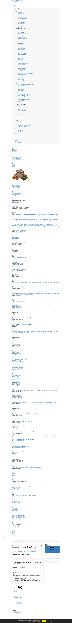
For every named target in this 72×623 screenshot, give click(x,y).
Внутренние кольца (15, 486)
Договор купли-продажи (19, 601)
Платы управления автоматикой (29, 304)
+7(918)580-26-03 (14, 0)
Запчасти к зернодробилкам (22, 55)
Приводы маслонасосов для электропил (26, 428)
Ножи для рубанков (15, 431)
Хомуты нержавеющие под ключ (25, 495)
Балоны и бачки (14, 293)
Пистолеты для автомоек (55, 293)
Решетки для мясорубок (41, 282)
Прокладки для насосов (37, 304)
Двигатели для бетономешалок (22, 21)
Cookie (16, 605)
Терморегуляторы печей (27, 317)
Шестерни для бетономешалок (26, 297)
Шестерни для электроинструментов (23, 127)
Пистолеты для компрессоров (22, 74)
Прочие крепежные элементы (22, 110)
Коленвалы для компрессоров (22, 68)
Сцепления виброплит (22, 301)
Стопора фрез (24, 483)
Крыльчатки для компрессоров (22, 70)
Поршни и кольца (23, 257)
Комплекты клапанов (31, 215)
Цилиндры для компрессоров (22, 80)
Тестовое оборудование (48, 390)
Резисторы (20, 451)
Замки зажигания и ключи (17, 215)
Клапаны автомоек (19, 293)
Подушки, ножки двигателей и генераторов (50, 215)
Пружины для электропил (46, 424)
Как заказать (15, 1)
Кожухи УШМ (14, 413)
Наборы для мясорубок (21, 282)
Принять (44, 621)
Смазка (19, 111)
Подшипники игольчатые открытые (22, 118)
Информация (15, 616)
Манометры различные (21, 62)
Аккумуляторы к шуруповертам (16, 390)
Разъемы (19, 19)
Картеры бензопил (44, 219)
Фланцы (19, 97)
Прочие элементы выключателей (22, 18)
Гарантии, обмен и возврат (17, 3)
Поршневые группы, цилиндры (16, 257)
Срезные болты (20, 483)
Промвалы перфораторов (28, 405)
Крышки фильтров (18, 220)
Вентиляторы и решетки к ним (22, 85)
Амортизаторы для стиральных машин (17, 331)
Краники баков (26, 204)
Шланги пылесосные (24, 324)
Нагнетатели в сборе (22, 304)
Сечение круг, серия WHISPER (36, 253)
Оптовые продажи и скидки (19, 603)
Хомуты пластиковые (33, 495)
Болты (19, 105)
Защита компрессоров (21, 13)
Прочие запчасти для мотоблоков (27, 233)
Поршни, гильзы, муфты (21, 405)
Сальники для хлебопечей (37, 335)
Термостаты (43, 390)
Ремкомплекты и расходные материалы (33, 272)
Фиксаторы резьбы (20, 114)
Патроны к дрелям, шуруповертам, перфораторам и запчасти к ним (27, 96)
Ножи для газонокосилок (23, 230)
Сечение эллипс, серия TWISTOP (45, 253)
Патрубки (43, 331)
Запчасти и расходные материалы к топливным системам (26, 30)
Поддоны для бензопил (39, 220)
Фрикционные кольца (15, 237)
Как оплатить (51, 560)
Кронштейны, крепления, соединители (17, 225)
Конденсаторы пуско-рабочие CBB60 (23, 102)
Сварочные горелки (21, 417)
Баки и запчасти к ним (21, 29)
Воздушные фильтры (15, 269)
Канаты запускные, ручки (21, 260)
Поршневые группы (20, 41)
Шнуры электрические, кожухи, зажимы (23, 98)
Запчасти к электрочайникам (22, 61)
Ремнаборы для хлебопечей (29, 335)
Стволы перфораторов (19, 406)
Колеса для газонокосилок (15, 230)
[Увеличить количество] (59, 557)
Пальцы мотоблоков (15, 483)
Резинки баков (34, 204)
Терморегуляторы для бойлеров (29, 278)
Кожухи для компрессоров (21, 67)
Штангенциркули (20, 470)
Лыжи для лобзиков (15, 402)
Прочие (17, 470)
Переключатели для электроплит (22, 15)
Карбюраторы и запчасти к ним (22, 37)
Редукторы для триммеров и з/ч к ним (31, 226)
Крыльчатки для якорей (21, 130)
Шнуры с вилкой (26, 446)
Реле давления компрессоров (22, 77)
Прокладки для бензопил (46, 220)
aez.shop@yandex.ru (20, 0)
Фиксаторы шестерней (32, 413)
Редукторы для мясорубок (34, 282)
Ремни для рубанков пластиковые (17, 410)
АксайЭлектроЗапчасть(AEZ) (53, 555)
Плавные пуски (20, 17)
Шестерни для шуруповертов (22, 126)
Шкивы (48, 233)
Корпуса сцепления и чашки (53, 224)
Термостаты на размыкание (22, 64)
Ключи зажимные (26, 467)
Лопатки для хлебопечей (22, 335)
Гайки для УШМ (22, 467)
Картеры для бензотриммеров (45, 224)
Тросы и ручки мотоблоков (43, 233)
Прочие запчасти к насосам (44, 304)
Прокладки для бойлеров (21, 278)
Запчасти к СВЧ (20, 59)
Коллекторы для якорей (21, 129)
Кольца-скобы (27, 486)
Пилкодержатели (20, 402)
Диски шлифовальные (28, 435)
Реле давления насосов (51, 304)
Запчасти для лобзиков (21, 87)
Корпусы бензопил (49, 219)
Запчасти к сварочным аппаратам (22, 91)
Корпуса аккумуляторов (30, 390)
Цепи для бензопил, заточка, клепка (23, 45)
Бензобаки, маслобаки (15, 204)
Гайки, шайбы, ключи (21, 106)
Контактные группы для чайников (16, 339)
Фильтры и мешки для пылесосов (16, 324)
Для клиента (14, 610)
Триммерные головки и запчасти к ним (23, 44)
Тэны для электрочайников (25, 339)
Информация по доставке (17, 597)
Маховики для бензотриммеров (27, 225)
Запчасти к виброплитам (21, 52)
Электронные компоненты (21, 100)
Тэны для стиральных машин (16, 332)
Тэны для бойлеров (37, 278)
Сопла (25, 417)
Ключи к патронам (14, 439)
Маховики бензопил (24, 220)
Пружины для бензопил (53, 220)
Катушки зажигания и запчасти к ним (23, 38)
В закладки (55, 552)
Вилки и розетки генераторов (27, 214)
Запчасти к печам (20, 56)
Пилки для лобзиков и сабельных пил (28, 431)
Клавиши (19, 14)
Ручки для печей (21, 317)
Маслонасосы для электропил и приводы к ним (24, 93)
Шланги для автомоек (31, 294)
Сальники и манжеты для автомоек (17, 294)
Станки (40, 272)
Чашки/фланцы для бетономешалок (17, 297)
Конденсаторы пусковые (21, 103)
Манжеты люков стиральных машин (37, 331)
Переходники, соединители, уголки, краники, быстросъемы (26, 73)
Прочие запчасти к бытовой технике (23, 63)
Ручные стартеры (27, 260)
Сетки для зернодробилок (22, 310)
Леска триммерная (20, 40)
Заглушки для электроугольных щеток (23, 86)
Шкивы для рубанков (24, 410)
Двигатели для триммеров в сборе (26, 224)
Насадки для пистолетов (32, 293)
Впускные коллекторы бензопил (16, 219)
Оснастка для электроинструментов (23, 95)
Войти (15, 9)
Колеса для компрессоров (21, 69)
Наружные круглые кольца (38, 486)
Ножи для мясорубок (27, 282)
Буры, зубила (14, 435)
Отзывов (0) (18, 557)
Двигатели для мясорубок (21, 22)
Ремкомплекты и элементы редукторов (48, 405)
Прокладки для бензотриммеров (44, 225)
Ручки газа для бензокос (47, 226)
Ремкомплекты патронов (32, 439)
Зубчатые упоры (39, 219)
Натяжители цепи (29, 220)
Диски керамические (15, 272)
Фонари (19, 115)
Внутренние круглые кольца (21, 486)
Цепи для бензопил (43, 272)
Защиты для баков (21, 204)
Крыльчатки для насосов (15, 304)
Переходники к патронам (25, 439)
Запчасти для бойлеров (21, 47)
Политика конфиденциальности (18, 617)
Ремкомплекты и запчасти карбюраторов (21, 242)
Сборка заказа (18, 600)
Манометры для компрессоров (22, 71)
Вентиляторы (14, 393)
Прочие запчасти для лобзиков (26, 402)
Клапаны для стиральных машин (27, 331)
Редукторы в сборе (40, 405)
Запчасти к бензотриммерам (22, 33)
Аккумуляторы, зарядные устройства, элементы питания (25, 84)
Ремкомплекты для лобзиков (39, 402)
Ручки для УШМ (27, 413)
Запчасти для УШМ (20, 90)
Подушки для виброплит (15, 301)
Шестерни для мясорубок (48, 282)
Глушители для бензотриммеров (16, 224)
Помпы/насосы (47, 331)
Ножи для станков (20, 431)
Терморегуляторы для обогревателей (17, 286)
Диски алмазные (18, 435)
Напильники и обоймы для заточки (23, 272)
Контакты (15, 5)
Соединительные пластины (37, 390)
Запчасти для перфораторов (22, 88)
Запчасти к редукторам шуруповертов (17, 421)
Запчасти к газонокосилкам (21, 34)
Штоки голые (55, 402)
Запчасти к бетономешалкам (22, 51)
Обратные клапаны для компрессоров (23, 72)
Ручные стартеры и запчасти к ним (22, 42)
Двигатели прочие (20, 27)
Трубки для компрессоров (21, 79)
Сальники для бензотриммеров (55, 226)
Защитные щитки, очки (21, 36)
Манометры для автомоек (25, 293)
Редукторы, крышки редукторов (20, 413)
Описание (14, 557)
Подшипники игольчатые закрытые (22, 117)
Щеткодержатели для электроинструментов (24, 99)
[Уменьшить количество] (45, 557)
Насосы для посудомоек (15, 321)
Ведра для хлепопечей (15, 335)
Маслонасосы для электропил (16, 428)
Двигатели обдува (20, 26)
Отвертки (19, 109)
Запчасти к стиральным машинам (22, 60)
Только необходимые (50, 621)
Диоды (18, 451)
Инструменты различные (21, 107)
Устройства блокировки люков (24, 332)
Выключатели (20, 12)
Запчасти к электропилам (21, 92)
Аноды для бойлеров (15, 278)
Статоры (19, 132)
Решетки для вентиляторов (19, 393)
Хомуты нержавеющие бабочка (16, 495)
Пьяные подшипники (35, 405)
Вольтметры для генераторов (35, 214)
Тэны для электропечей (33, 317)
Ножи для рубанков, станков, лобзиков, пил (24, 94)
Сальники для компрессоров (22, 78)
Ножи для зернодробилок (15, 310)
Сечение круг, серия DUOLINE (28, 253)
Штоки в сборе (51, 402)
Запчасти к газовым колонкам (22, 54)
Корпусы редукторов (15, 405)
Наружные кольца (31, 486)
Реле (22, 451)
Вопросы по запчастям (19, 604)
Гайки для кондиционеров (15, 467)
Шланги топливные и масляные (16, 210)
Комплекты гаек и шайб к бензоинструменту (35, 467)
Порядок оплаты (16, 2)
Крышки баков (30, 204)
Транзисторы (25, 451)
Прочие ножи (35, 431)
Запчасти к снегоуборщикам (22, 35)
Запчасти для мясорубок (21, 48)
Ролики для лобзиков (46, 402)
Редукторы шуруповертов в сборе (27, 421)
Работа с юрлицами (18, 602)
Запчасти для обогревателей (22, 49)
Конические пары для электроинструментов (24, 124)
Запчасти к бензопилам (21, 32)
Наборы (19, 108)
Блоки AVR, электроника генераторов (17, 214)
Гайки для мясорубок (15, 282)
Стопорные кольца (20, 112)
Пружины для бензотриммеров (21, 226)
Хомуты (19, 116)
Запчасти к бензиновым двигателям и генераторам (25, 31)
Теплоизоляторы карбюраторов (32, 242)
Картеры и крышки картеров (24, 215)
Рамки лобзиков (33, 402)
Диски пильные (23, 435)
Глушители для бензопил (24, 219)
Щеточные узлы (25, 406)
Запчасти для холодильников (22, 50)
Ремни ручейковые (20, 122)
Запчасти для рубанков (21, 89)
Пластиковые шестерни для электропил (37, 424)
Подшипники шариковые (21, 119)
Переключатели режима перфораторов (23, 16)
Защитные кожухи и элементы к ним (36, 224)
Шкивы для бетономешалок (34, 297)
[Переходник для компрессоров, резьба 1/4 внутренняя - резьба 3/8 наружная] (29, 549)
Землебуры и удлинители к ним (35, 435)
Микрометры (14, 470)
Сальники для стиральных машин (53, 331)
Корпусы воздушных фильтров (22, 269)
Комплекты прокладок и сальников (39, 215)
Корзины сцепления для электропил (27, 424)
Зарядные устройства (24, 390)
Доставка (46, 560)
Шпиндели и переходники (38, 413)
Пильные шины (34, 220)
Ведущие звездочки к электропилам (17, 424)
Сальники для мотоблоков (35, 233)
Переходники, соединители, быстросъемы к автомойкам (44, 293)
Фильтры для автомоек (25, 294)
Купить (51, 558)
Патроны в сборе (19, 439)
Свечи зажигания (20, 43)
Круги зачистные (48, 435)
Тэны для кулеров (20, 314)
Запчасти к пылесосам (21, 58)
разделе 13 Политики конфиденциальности (33, 621)
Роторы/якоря (20, 131)
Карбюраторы (14, 242)
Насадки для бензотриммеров (36, 225)
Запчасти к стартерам (15, 260)
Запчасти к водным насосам (22, 53)
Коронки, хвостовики (43, 435)
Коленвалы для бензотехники (22, 39)
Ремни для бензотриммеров (40, 226)
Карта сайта (17, 606)
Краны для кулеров (15, 314)
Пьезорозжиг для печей (15, 317)
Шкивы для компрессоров (21, 81)
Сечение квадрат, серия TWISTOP (19, 253)
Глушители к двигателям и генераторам (44, 214)
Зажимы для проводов (15, 446)
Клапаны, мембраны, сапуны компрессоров (24, 66)
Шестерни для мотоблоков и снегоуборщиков (24, 125)
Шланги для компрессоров (21, 82)
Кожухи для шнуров (21, 446)
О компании (15, 4)
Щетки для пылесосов (30, 324)
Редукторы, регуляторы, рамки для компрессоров (25, 76)
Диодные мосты (14, 451)
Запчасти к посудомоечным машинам (23, 57)
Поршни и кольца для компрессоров (23, 75)
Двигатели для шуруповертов (22, 25)
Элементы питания (54, 390)
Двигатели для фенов (21, 24)
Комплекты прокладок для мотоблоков (17, 233)
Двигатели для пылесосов (21, 23)
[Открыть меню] (13, 6)
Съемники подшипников (21, 113)
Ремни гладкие (20, 121)
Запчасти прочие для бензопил (32, 219)
